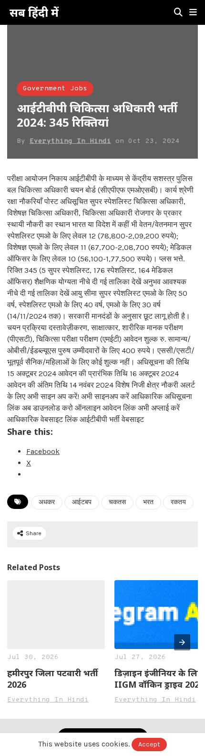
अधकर (47, 502)
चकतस (117, 502)
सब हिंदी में (34, 12)
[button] (193, 12)
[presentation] (182, 642)
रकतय (178, 502)
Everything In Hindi (70, 141)
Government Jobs (55, 89)
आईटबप (82, 502)
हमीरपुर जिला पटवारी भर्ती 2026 (52, 678)
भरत (148, 502)
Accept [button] (149, 744)
